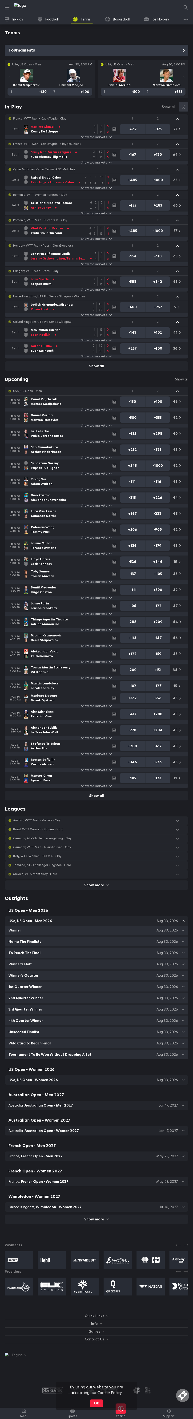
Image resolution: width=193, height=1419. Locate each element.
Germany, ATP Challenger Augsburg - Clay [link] (42, 838)
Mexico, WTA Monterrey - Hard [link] (35, 874)
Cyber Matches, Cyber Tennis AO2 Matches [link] (44, 169)
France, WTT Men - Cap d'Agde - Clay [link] (39, 118)
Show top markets (94, 137)
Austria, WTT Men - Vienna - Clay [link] (36, 820)
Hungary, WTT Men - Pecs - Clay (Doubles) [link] (43, 246)
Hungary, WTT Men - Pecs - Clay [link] (35, 271)
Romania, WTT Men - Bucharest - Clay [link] (40, 220)
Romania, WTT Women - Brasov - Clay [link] (40, 195)
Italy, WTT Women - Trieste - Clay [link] (37, 856)
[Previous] (9, 77)
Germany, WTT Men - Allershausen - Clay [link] (42, 847)
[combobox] (15, 1355)
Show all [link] (168, 106)
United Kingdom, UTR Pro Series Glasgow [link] (42, 322)
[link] (30, 7)
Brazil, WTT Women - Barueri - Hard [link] (38, 829)
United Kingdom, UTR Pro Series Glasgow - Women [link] (49, 296)
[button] (96, 118)
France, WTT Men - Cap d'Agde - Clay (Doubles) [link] (47, 144)
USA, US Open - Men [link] (27, 391)
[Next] (184, 77)
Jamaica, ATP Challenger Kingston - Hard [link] (42, 865)
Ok (96, 1403)
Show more (94, 885)
